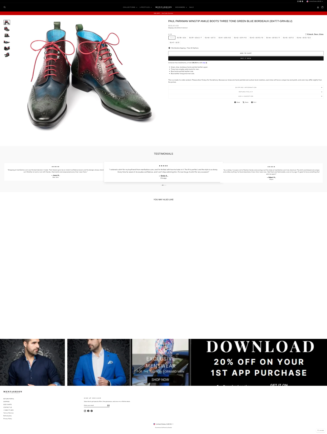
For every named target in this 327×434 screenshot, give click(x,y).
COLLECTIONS (129, 7)
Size (246, 34)
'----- (172, 38)
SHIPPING (6, 401)
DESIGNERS (180, 7)
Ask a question (246, 96)
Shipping (170, 28)
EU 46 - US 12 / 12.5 (304, 38)
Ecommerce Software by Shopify (163, 427)
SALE (191, 7)
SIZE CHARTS (7, 404)
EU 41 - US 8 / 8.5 (225, 38)
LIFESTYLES (145, 7)
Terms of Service (8, 413)
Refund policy (246, 92)
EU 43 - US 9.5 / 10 (256, 38)
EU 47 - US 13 (174, 42)
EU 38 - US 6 (181, 38)
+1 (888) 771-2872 (8, 410)
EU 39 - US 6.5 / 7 (195, 38)
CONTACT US (7, 407)
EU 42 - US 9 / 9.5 (240, 38)
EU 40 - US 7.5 (210, 38)
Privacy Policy (7, 418)
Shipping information (246, 87)
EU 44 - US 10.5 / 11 (273, 38)
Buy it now (246, 58)
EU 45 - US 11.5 (288, 38)
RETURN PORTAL (8, 399)
